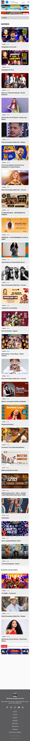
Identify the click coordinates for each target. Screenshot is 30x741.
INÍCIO (15, 711)
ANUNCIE (15, 729)
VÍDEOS (15, 717)
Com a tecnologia (13, 738)
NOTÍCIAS (15, 723)
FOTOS (15, 714)
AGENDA (15, 720)
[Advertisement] (15, 670)
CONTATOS (15, 726)
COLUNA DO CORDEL (15, 732)
